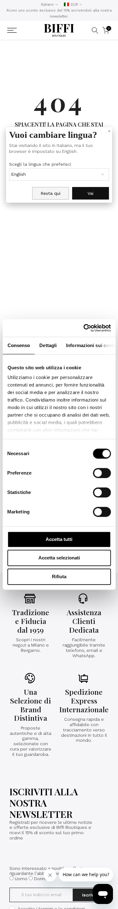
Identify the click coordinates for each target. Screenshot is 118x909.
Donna (41, 878)
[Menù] (20, 30)
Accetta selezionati (59, 557)
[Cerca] (95, 30)
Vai (90, 193)
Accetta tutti (59, 539)
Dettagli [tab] (48, 345)
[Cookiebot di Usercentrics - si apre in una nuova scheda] (84, 328)
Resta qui (50, 193)
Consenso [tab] (18, 345)
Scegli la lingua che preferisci (40, 164)
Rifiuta (59, 576)
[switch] (102, 473)
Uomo (21, 878)
